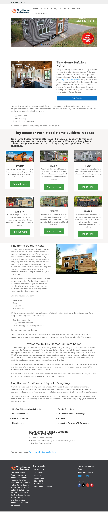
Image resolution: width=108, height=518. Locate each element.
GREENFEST (39, 472)
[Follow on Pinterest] (92, 485)
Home (35, 9)
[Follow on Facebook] (79, 485)
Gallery (54, 9)
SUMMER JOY (40, 478)
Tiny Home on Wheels (43, 487)
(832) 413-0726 (18, 2)
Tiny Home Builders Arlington (42, 452)
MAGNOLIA (38, 484)
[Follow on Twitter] (83, 485)
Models (43, 9)
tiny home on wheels (70, 79)
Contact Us (76, 9)
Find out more (19, 184)
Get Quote (77, 98)
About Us (63, 9)
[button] (14, 30)
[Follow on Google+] (87, 485)
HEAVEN (37, 475)
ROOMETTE (39, 469)
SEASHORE (38, 481)
